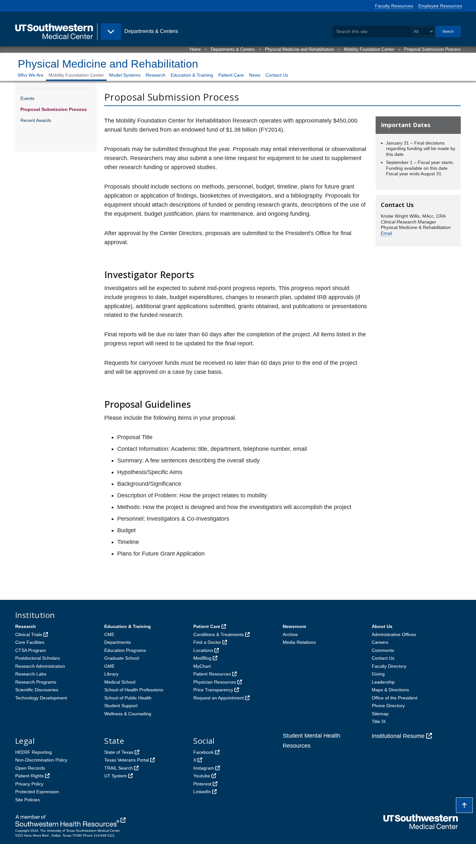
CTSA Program (30, 650)
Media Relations (299, 642)
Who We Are (30, 75)
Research (155, 75)
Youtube (201, 775)
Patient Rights (29, 775)
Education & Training (192, 75)
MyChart (202, 666)
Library (111, 673)
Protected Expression (37, 791)
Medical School (119, 682)
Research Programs (35, 682)
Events (27, 98)
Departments (117, 642)
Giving (378, 673)
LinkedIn (202, 791)
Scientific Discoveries (36, 689)
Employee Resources (440, 5)
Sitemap (380, 713)
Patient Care (231, 75)
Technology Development (41, 697)
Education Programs (125, 650)
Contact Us (277, 75)
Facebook (203, 752)
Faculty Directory (389, 666)
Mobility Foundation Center (369, 49)
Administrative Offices (394, 634)
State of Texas (118, 752)
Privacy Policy (29, 783)
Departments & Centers (233, 49)
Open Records (30, 768)
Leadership (383, 682)
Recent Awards (35, 120)
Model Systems (125, 75)
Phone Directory (388, 705)
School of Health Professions (133, 689)
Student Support (121, 705)
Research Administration (40, 666)
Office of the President (394, 697)
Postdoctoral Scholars (37, 658)
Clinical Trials (28, 634)
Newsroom (294, 626)
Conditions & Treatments (218, 634)
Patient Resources (212, 673)
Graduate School (121, 658)
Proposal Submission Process (432, 49)
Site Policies (27, 799)
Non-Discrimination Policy (41, 760)
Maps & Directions (390, 689)
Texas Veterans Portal (126, 760)
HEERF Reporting (33, 752)
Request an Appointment (218, 697)
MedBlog (202, 658)
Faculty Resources (394, 5)
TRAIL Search (118, 768)
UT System (115, 775)
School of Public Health (128, 697)
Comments (383, 650)
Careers (380, 642)
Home (195, 49)
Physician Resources (214, 682)
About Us (382, 626)
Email (386, 233)
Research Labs (30, 673)
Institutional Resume (398, 736)
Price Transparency (213, 689)
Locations (203, 650)
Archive (290, 634)
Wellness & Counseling (127, 713)
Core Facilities (29, 642)
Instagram (203, 768)
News (254, 75)
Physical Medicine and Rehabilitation (299, 49)
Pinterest (202, 783)
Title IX (379, 721)
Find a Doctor (207, 642)
